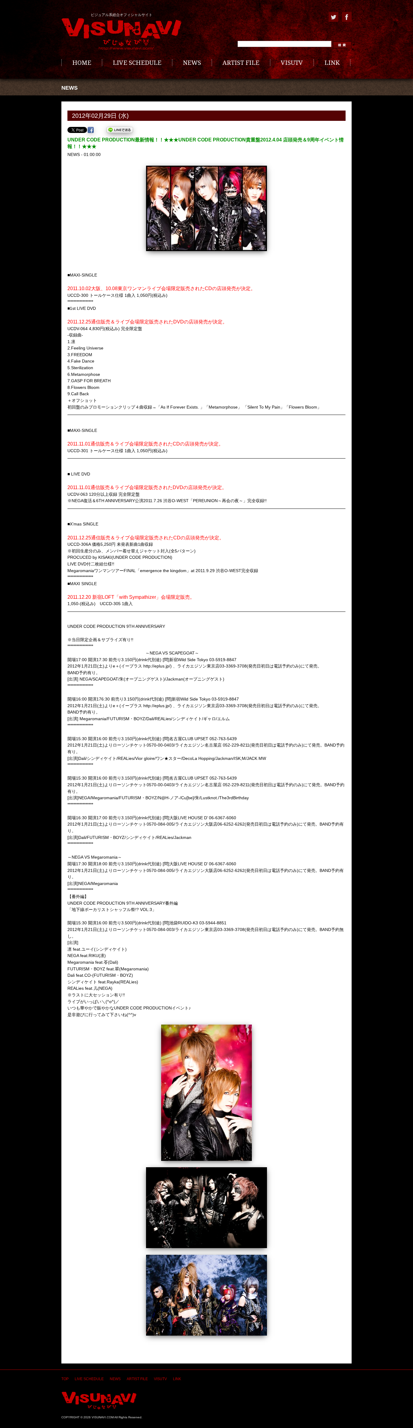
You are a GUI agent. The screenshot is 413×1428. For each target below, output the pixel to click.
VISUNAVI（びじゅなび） (99, 1401)
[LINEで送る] (119, 130)
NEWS (192, 62)
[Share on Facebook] (91, 130)
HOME (81, 62)
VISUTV (292, 62)
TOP (65, 1379)
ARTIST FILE (241, 62)
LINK (332, 62)
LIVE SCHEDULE (137, 62)
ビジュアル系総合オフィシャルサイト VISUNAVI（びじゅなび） (121, 34)
